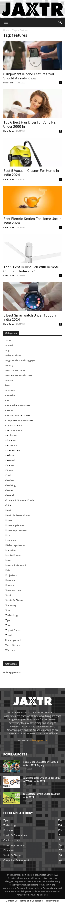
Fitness (9, 470)
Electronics (11, 445)
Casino (9, 410)
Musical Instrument (15, 565)
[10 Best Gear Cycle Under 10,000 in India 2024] (11, 798)
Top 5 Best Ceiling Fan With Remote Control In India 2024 (31, 269)
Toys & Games (13, 630)
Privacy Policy (52, 900)
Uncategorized (13, 640)
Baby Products (13, 355)
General (9, 495)
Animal (9, 345)
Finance (9, 465)
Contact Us (12, 900)
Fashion (9, 455)
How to (9, 535)
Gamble (9, 480)
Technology (11, 615)
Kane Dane (8, 131)
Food (8, 475)
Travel (8, 635)
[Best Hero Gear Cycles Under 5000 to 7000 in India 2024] (11, 782)
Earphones (11, 435)
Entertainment (13, 450)
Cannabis (10, 395)
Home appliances (14, 525)
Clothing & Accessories (17, 415)
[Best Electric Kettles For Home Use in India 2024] (32, 200)
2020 (8, 340)
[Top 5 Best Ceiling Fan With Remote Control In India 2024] (32, 248)
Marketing (10, 550)
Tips (7, 620)
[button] (5, 22)
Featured (10, 460)
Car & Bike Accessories (17, 405)
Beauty (9, 365)
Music (8, 560)
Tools (8, 625)
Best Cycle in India (15, 370)
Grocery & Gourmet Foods (19, 500)
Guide (8, 505)
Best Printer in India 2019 (18, 375)
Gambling (10, 485)
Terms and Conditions (31, 900)
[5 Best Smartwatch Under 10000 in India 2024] (32, 296)
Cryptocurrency (13, 425)
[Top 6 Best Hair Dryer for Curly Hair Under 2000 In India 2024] (32, 103)
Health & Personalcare (17, 515)
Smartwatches (13, 590)
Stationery (10, 605)
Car (7, 400)
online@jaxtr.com (39, 740)
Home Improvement (16, 530)
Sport (8, 595)
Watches (10, 650)
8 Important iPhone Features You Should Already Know (28, 76)
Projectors (11, 575)
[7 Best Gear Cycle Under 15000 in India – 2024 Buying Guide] (11, 766)
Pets (7, 570)
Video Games (12, 645)
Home (6, 30)
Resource (10, 580)
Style (7, 610)
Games (9, 490)
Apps (8, 350)
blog (7, 385)
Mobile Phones (13, 555)
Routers (9, 585)
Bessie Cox (8, 82)
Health (8, 510)
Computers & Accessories (19, 420)
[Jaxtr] (32, 9)
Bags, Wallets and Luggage (20, 360)
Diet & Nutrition (13, 430)
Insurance (10, 540)
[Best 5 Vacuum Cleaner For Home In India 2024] (32, 152)
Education (10, 440)
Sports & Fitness (14, 600)
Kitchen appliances (15, 545)
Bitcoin (9, 380)
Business (10, 390)
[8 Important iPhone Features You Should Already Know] (32, 55)
